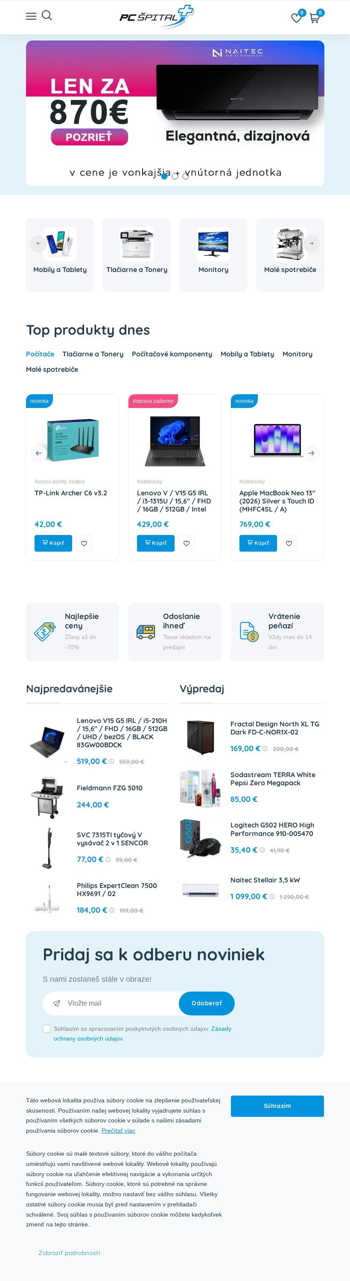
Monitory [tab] (297, 353)
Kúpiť (56, 543)
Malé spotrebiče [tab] (52, 369)
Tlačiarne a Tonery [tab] (92, 353)
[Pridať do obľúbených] (84, 543)
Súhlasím (277, 1106)
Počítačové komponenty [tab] (172, 353)
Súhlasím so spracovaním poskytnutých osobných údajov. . (142, 1033)
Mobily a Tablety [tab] (247, 353)
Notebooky (149, 482)
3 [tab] (185, 176)
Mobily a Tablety (60, 269)
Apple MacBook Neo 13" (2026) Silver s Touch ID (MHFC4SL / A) (277, 501)
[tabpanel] (175, 113)
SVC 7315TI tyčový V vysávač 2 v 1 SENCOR (112, 838)
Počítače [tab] (40, 353)
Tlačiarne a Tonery (136, 269)
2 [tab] (175, 176)
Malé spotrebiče (290, 269)
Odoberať (207, 1003)
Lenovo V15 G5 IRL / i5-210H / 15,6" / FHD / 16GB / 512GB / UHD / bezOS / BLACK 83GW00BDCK (122, 732)
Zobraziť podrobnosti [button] (69, 1253)
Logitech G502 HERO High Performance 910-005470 (272, 829)
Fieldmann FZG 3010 (110, 788)
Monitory (213, 269)
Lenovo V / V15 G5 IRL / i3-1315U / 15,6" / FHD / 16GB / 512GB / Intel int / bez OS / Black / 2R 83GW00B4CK (174, 509)
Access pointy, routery (60, 482)
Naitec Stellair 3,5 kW (265, 880)
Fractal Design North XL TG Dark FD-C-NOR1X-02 (274, 728)
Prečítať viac (118, 1130)
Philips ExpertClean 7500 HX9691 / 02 (117, 889)
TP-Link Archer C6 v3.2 (71, 493)
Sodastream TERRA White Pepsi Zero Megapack (272, 778)
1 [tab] (164, 176)
